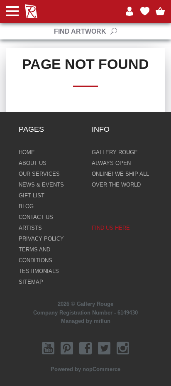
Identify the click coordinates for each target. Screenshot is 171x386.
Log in (129, 11)
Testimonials (39, 271)
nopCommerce (101, 369)
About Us (32, 163)
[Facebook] (85, 348)
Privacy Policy (41, 239)
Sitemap (31, 282)
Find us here (111, 228)
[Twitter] (104, 348)
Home (27, 152)
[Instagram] (123, 348)
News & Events (41, 185)
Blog (26, 206)
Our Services (39, 174)
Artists (30, 228)
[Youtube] (48, 348)
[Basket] (160, 11)
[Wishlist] (144, 11)
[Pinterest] (67, 348)
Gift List (31, 195)
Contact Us (36, 217)
